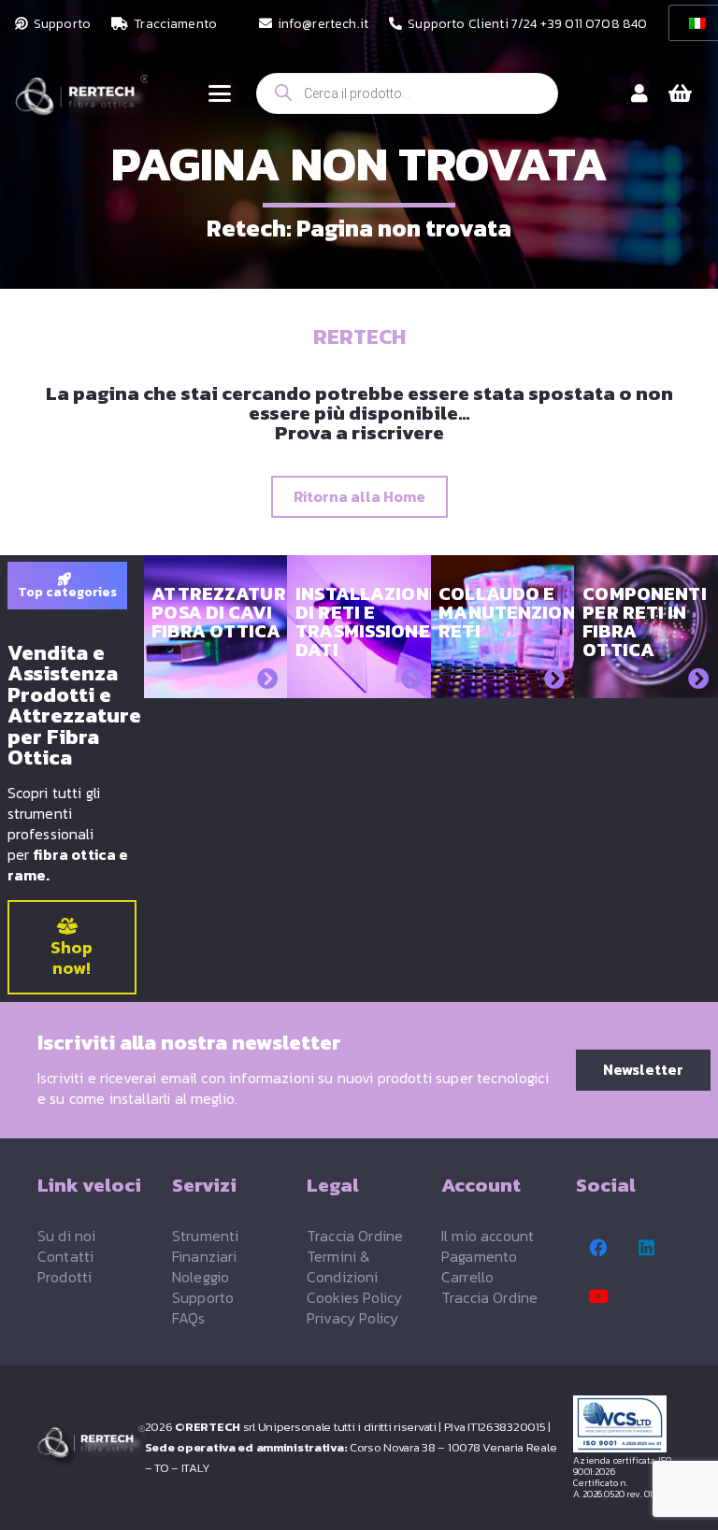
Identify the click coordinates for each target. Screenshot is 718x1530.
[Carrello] (680, 93)
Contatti (65, 1256)
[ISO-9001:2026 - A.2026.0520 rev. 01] (627, 1423)
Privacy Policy (352, 1318)
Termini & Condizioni (343, 1266)
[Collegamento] (639, 93)
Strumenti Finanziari (205, 1245)
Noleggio (200, 1276)
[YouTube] (598, 1296)
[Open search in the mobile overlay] (407, 93)
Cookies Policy (354, 1297)
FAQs (189, 1318)
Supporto (203, 1297)
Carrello (467, 1276)
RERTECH (359, 336)
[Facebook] (598, 1247)
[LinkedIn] (647, 1247)
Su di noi (66, 1235)
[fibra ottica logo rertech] (81, 103)
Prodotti (64, 1276)
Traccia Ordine (355, 1235)
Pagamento (479, 1256)
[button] (219, 93)
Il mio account (487, 1235)
